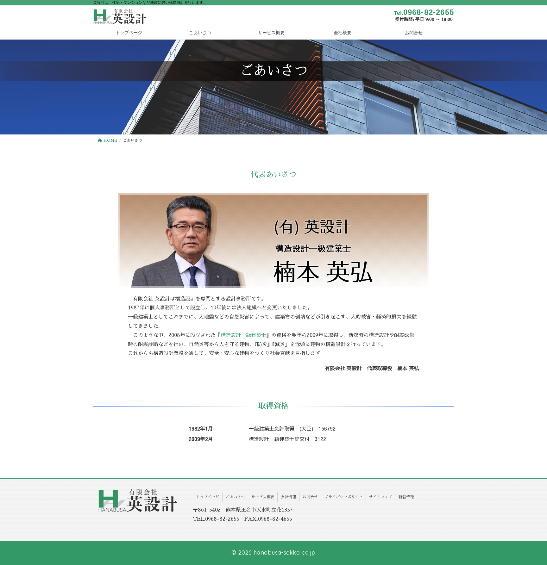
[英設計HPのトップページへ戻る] (138, 500)
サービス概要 (262, 497)
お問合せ (310, 497)
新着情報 (406, 497)
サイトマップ (380, 497)
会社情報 (288, 497)
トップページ (207, 497)
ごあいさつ (235, 497)
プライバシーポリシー (343, 497)
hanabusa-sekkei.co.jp (285, 552)
